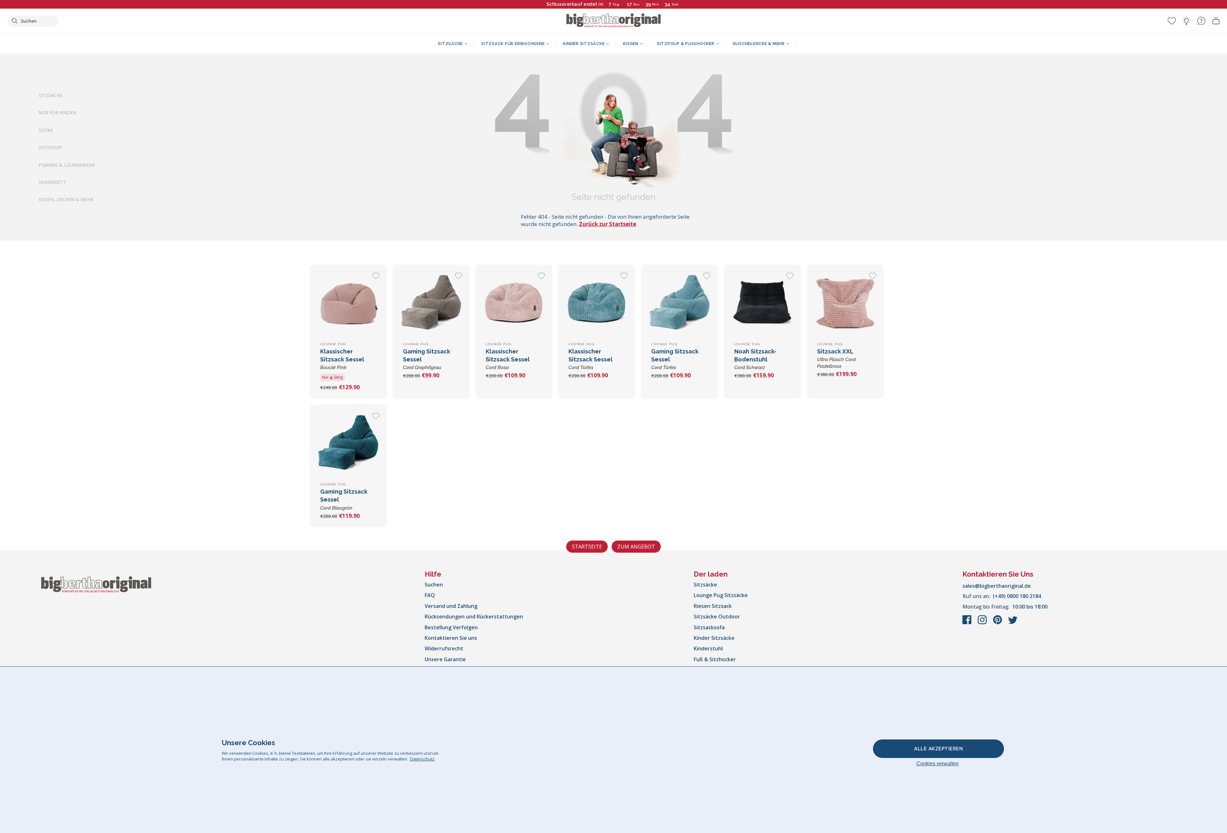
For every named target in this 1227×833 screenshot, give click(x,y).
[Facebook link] (967, 622)
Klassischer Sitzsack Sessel (342, 359)
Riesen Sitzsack (713, 606)
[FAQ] (1201, 21)
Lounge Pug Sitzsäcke (721, 595)
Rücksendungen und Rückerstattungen (474, 616)
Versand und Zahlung (451, 606)
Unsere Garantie (445, 659)
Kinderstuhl (708, 648)
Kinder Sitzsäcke (714, 637)
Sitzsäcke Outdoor (717, 616)
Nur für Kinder (57, 113)
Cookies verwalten (937, 763)
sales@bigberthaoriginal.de (996, 585)
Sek (674, 4)
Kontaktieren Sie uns (451, 637)
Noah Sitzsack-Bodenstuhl (755, 359)
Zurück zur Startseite (607, 224)
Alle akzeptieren (938, 749)
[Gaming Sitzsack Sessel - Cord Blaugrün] (348, 443)
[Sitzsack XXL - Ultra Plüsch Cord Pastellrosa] (845, 303)
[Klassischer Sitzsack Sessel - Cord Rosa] (513, 303)
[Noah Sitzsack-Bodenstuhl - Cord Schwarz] (762, 303)
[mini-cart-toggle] (1216, 21)
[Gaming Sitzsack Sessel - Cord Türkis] (679, 303)
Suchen (434, 584)
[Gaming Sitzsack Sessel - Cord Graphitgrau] (431, 303)
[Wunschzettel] (1172, 21)
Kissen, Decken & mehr (66, 199)
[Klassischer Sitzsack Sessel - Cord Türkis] (596, 303)
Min (655, 4)
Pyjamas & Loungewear (67, 165)
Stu (636, 4)
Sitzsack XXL (836, 358)
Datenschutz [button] (422, 759)
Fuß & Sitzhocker (715, 659)
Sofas (46, 130)
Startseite (587, 546)
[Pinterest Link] (998, 622)
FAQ (430, 595)
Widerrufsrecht (444, 648)
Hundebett (52, 182)
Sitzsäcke (50, 95)
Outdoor (50, 147)
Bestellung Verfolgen (451, 627)
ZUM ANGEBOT (636, 546)
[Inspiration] (1186, 21)
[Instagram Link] (983, 622)
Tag (616, 4)
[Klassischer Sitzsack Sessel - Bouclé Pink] (348, 303)
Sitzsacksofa (709, 627)
